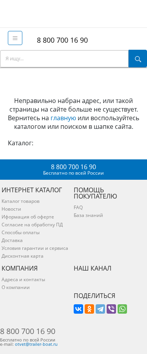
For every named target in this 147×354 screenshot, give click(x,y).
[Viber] (111, 309)
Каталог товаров (21, 201)
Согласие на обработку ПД (32, 224)
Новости (11, 209)
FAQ (78, 207)
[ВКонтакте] (78, 309)
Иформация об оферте (28, 216)
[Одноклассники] (89, 309)
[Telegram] (100, 309)
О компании (16, 287)
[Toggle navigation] (15, 38)
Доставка (12, 240)
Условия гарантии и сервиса (35, 248)
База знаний (88, 215)
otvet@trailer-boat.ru (36, 344)
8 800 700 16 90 (60, 40)
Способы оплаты (21, 232)
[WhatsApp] (122, 309)
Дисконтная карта (23, 256)
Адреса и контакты (23, 279)
